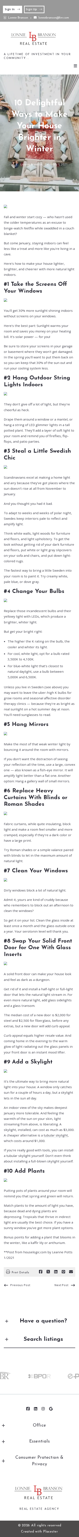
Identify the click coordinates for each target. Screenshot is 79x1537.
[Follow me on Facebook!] (28, 1409)
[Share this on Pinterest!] (63, 1272)
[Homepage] (34, 40)
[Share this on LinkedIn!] (56, 1272)
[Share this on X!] (48, 1272)
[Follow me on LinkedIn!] (36, 1409)
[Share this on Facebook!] (41, 1272)
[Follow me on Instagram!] (43, 1409)
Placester (50, 1531)
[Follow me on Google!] (51, 1409)
